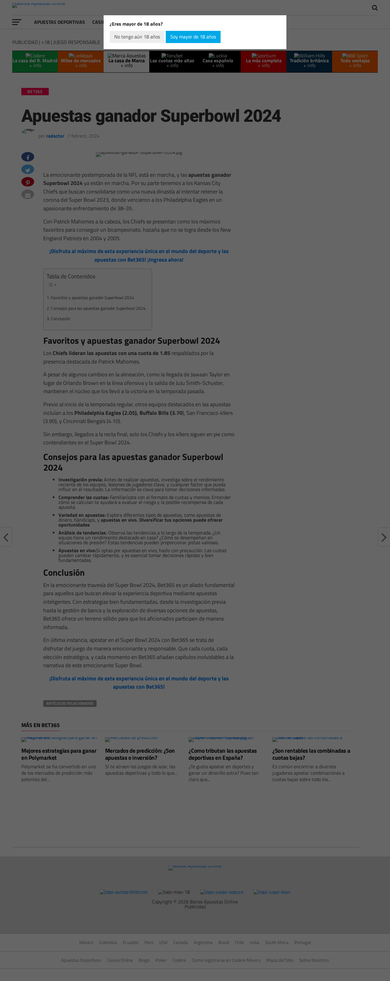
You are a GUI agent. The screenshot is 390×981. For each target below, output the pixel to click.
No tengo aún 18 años (137, 36)
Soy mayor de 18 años (193, 36)
